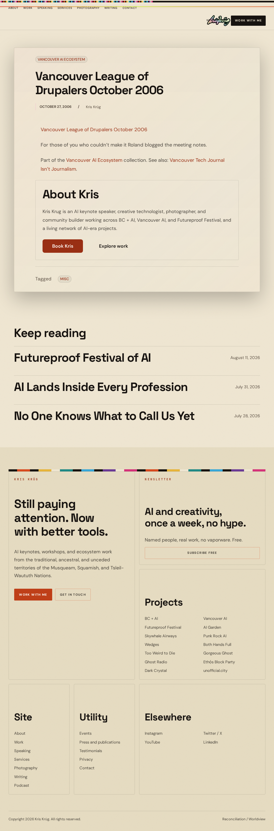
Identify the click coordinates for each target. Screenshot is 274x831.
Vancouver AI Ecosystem (61, 59)
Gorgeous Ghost (231, 653)
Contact (130, 8)
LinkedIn (226, 742)
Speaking (45, 8)
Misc (64, 279)
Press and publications (99, 742)
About (13, 8)
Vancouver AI (231, 618)
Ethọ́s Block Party (231, 662)
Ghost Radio (172, 662)
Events (85, 733)
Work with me (248, 20)
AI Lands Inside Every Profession (101, 387)
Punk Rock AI (231, 636)
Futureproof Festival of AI (82, 358)
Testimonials (90, 750)
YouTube (169, 742)
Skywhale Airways (173, 636)
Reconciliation (234, 819)
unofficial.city (231, 670)
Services (65, 8)
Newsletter (216, 21)
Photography (88, 8)
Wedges (168, 644)
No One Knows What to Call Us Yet (104, 416)
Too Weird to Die (173, 653)
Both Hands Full (231, 644)
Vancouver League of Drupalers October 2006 (94, 129)
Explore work (113, 246)
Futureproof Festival (173, 627)
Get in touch (73, 595)
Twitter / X (229, 733)
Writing (110, 8)
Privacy (86, 759)
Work (27, 8)
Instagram (170, 733)
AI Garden (228, 627)
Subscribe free (210, 553)
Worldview (257, 819)
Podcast (21, 785)
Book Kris (62, 246)
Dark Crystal (172, 670)
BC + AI (168, 618)
